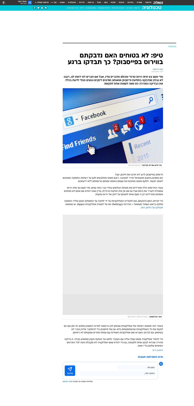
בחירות (130, 3)
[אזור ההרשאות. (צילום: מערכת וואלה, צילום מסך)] (113, 267)
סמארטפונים (91, 8)
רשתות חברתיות (118, 8)
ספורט (139, 3)
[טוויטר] (38, 7)
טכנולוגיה (72, 3)
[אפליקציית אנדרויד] (45, 7)
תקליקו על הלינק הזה (152, 207)
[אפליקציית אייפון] (42, 7)
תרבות (121, 3)
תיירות (82, 3)
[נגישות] (3, 2)
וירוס (154, 350)
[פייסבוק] (34, 7)
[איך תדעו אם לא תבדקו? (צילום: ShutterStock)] (113, 128)
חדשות (148, 3)
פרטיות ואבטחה (104, 8)
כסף (106, 3)
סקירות (129, 8)
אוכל (99, 3)
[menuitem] (146, 2)
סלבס (113, 3)
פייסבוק (160, 350)
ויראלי (82, 8)
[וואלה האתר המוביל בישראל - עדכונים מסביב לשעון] (158, 2)
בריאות (91, 3)
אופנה (62, 3)
